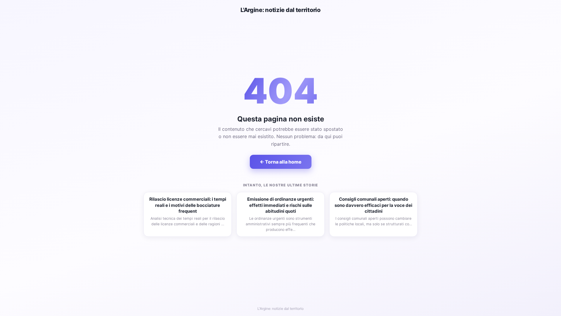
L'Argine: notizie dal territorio (280, 9)
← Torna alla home (281, 162)
